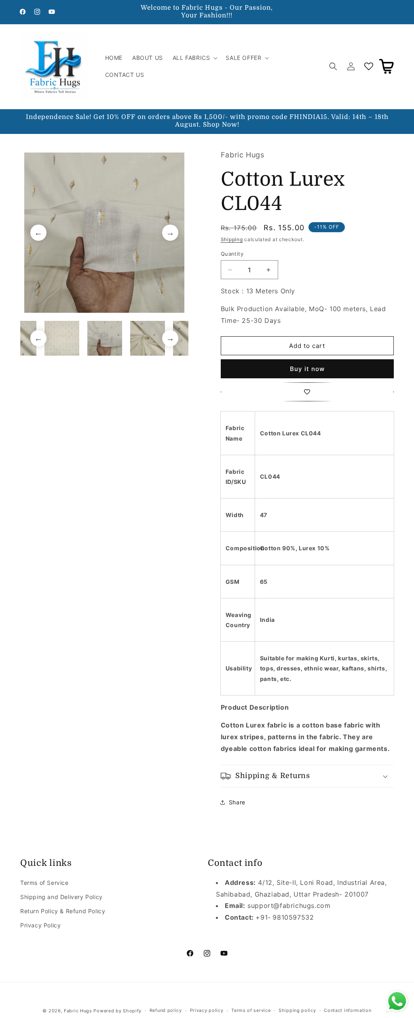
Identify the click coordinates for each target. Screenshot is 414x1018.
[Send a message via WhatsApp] (397, 1001)
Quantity (232, 253)
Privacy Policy (40, 925)
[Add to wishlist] (307, 391)
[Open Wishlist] (369, 66)
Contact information (347, 1010)
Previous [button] (38, 233)
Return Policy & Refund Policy (62, 911)
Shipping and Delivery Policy (61, 896)
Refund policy (166, 1010)
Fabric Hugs (78, 1011)
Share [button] (237, 802)
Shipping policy (297, 1010)
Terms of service (250, 1010)
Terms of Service (44, 882)
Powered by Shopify (117, 1011)
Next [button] (170, 233)
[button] (194, 57)
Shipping (232, 239)
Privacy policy (207, 1010)
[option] (104, 233)
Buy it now (307, 369)
